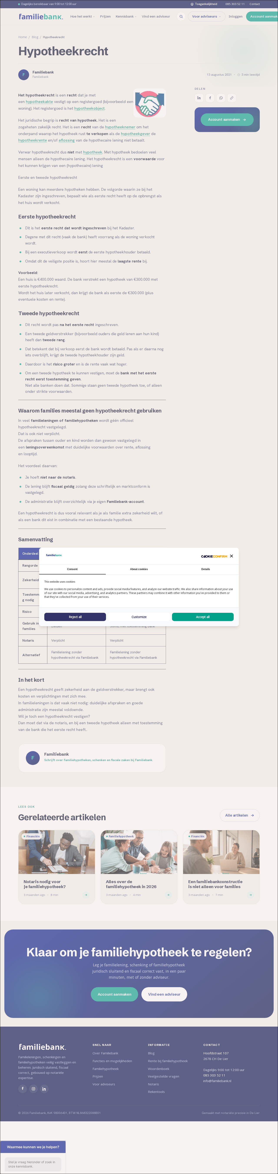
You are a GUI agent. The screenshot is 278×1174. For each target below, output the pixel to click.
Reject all (75, 617)
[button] (231, 556)
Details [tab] (205, 569)
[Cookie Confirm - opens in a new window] (214, 556)
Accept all (203, 617)
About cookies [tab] (139, 569)
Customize (139, 617)
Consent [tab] (72, 569)
